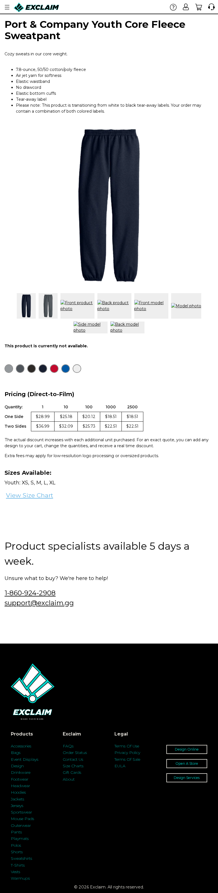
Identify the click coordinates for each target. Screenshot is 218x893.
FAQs (68, 746)
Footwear (19, 779)
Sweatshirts (21, 858)
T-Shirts (18, 865)
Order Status (75, 752)
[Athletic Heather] (9, 368)
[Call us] (210, 6)
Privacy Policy (127, 752)
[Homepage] (37, 7)
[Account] (186, 6)
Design (17, 765)
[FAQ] (173, 7)
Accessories (21, 746)
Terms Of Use (126, 746)
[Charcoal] (20, 368)
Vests (15, 871)
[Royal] (65, 368)
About (69, 779)
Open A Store (186, 763)
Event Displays (24, 759)
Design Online (187, 749)
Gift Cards (72, 772)
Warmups (20, 878)
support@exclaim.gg (39, 603)
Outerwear (21, 825)
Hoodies (18, 792)
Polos (16, 845)
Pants (16, 832)
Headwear (20, 785)
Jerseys (17, 805)
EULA (119, 765)
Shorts (17, 851)
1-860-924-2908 (30, 593)
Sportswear (21, 812)
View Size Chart (29, 495)
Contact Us (73, 759)
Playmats (20, 838)
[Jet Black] (31, 368)
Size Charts (73, 765)
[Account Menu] (7, 7)
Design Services (187, 778)
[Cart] (198, 7)
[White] (77, 368)
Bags (15, 752)
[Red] (54, 368)
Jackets (17, 799)
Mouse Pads (22, 818)
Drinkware (20, 772)
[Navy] (43, 368)
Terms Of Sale (127, 759)
